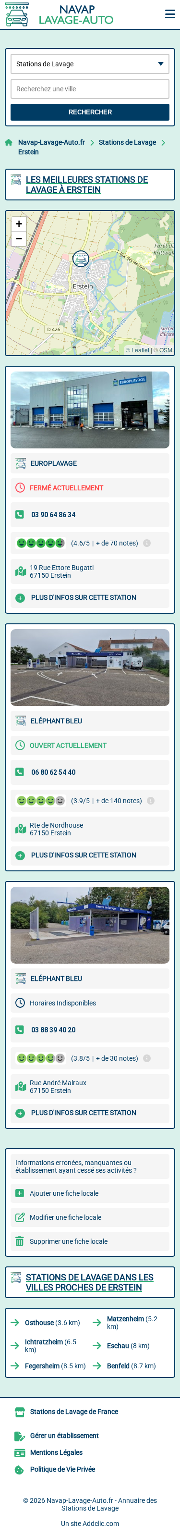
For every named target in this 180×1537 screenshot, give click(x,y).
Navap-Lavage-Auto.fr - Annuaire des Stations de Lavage (102, 1504)
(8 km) (128, 1346)
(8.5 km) (55, 1366)
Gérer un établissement (64, 1435)
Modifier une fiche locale (65, 1217)
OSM (165, 350)
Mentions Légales (56, 1452)
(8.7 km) (131, 1366)
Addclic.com (101, 1523)
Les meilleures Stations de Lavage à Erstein (87, 184)
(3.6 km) (52, 1322)
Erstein (28, 152)
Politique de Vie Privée (62, 1469)
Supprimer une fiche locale (69, 1241)
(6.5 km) (50, 1345)
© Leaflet (137, 350)
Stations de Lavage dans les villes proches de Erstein (90, 1282)
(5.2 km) (132, 1322)
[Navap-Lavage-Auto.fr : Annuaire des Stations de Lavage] (65, 14)
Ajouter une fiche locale (64, 1193)
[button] (79, 257)
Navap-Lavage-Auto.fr (51, 142)
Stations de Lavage (127, 142)
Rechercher (90, 112)
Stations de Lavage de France (74, 1411)
